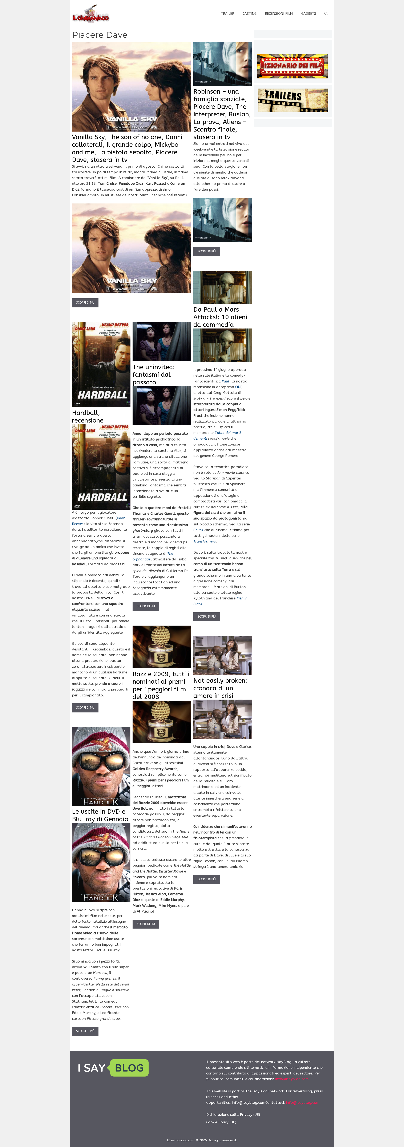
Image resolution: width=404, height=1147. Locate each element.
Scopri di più (85, 302)
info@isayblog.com (292, 1079)
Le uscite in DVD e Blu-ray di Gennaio (100, 815)
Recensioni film (279, 14)
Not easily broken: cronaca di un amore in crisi (220, 688)
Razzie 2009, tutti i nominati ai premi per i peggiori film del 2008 (161, 685)
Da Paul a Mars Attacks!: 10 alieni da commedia (220, 317)
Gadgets (308, 14)
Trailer (227, 14)
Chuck (198, 530)
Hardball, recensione (88, 416)
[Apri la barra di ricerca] (326, 13)
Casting (249, 14)
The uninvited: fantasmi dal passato (154, 374)
